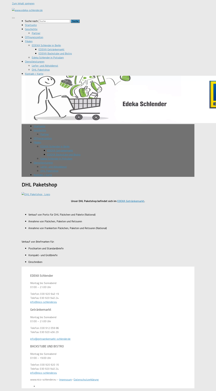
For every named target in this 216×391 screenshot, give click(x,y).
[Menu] (13, 17)
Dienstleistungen (34, 62)
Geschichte (31, 29)
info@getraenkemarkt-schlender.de (50, 339)
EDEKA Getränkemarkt (51, 49)
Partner (36, 33)
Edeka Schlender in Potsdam (48, 57)
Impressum (65, 379)
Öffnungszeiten (34, 37)
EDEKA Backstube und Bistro (55, 53)
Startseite (31, 25)
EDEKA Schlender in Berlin (46, 45)
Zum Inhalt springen (23, 3)
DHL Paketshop (41, 70)
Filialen (29, 41)
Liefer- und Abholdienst (45, 66)
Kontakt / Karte (34, 74)
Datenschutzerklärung (86, 379)
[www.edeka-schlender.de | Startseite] (27, 10)
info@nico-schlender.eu (43, 302)
